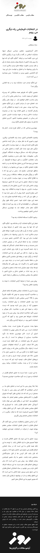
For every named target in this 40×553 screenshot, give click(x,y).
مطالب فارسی (30, 15)
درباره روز (34, 504)
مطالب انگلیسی (19, 15)
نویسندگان (9, 15)
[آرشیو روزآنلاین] (20, 11)
